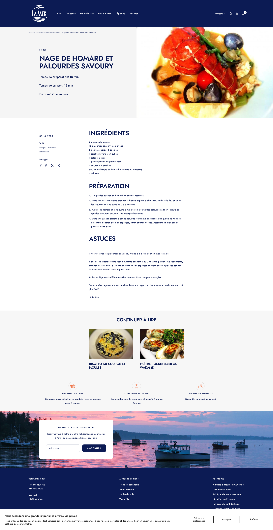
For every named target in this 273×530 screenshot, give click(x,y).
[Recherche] (231, 13)
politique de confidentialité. (18, 523)
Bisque (42, 50)
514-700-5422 (35, 488)
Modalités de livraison (224, 499)
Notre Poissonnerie (129, 484)
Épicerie (121, 13)
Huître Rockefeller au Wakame (158, 365)
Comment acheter (222, 489)
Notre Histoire (126, 489)
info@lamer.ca (35, 499)
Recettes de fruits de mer (48, 32)
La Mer (58, 13)
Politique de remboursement (227, 494)
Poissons (71, 13)
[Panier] (243, 13)
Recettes (134, 13)
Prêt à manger (105, 13)
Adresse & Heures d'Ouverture (229, 484)
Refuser (254, 519)
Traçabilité (124, 499)
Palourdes (44, 151)
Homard (52, 147)
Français (219, 13)
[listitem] (41, 165)
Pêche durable (126, 494)
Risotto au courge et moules (107, 365)
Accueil (31, 32)
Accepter (226, 519)
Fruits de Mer (87, 13)
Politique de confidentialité (226, 504)
